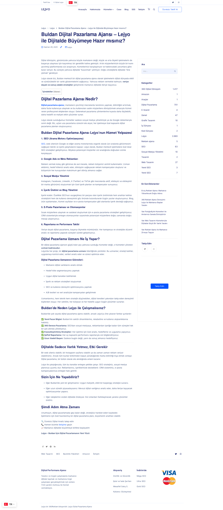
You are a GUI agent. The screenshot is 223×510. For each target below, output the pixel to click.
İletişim (141, 9)
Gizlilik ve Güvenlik (121, 476)
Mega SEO (141, 476)
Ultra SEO (141, 481)
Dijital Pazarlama (149, 105)
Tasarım (145, 157)
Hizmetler (107, 9)
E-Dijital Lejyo (58, 2)
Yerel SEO (146, 167)
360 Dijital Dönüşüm (150, 89)
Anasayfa (82, 9)
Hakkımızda (95, 9)
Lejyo (70, 47)
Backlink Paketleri (71, 454)
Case (119, 9)
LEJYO (45, 9)
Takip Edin (159, 286)
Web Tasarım (147, 162)
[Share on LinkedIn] (54, 446)
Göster (57, 92)
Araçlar (144, 99)
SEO (43, 144)
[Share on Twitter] (47, 446)
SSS (133, 9)
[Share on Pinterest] (51, 446)
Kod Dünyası (147, 131)
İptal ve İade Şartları (122, 481)
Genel (144, 115)
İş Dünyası (146, 126)
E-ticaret (145, 110)
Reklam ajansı (147, 141)
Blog (126, 9)
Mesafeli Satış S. (120, 486)
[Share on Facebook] (42, 446)
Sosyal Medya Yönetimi (152, 152)
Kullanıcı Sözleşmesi (122, 491)
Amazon (145, 94)
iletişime (62, 425)
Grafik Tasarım (148, 120)
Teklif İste (46, 2)
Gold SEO (141, 486)
